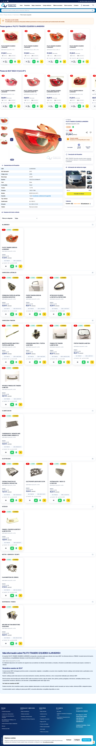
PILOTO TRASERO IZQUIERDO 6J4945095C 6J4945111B (31, 91)
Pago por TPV (43, 721)
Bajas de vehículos (25, 711)
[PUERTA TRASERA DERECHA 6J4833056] (36, 286)
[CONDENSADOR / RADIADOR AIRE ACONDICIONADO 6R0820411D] (12, 424)
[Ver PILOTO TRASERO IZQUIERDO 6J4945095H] (10, 37)
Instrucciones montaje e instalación (9, 723)
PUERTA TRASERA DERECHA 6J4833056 (33, 296)
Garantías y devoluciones (26, 716)
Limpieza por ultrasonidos (7, 714)
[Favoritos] (90, 132)
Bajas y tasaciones (36, 5)
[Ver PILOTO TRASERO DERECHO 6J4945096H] (79, 81)
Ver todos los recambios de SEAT (10, 683)
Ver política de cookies (48, 742)
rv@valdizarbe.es (79, 721)
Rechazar (68, 740)
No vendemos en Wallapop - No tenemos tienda (9, 720)
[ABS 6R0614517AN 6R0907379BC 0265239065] (12, 615)
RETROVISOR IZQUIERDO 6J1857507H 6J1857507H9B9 (58, 296)
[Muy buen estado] (73, 127)
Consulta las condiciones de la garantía (41, 196)
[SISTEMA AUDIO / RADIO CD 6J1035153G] (60, 472)
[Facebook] (2, 1)
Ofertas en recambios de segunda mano (64, 714)
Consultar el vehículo (79, 193)
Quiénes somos (43, 714)
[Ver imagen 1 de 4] (4, 121)
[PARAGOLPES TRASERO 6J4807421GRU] (60, 334)
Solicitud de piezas (6, 711)
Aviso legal (42, 729)
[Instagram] (3, 1)
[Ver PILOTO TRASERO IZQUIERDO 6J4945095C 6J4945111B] (33, 81)
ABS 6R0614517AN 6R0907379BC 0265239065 (11, 625)
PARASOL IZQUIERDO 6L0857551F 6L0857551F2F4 (11, 530)
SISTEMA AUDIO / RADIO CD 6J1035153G (57, 482)
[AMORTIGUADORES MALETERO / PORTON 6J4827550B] (12, 334)
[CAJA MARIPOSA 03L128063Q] (12, 568)
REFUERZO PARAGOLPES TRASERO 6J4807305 (11, 386)
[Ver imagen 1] (89, 173)
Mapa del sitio (43, 711)
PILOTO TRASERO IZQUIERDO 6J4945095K (8, 91)
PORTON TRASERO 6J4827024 (82, 343)
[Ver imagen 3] (89, 182)
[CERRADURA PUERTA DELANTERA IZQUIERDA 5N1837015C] (12, 286)
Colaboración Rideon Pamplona (28, 719)
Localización (43, 716)
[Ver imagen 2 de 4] (4, 128)
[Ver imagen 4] (89, 187)
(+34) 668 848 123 (80, 719)
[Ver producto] (6, 266)
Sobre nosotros (68, 5)
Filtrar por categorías (7, 218)
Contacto (76, 5)
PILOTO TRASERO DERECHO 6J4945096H (76, 91)
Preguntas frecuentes (44, 719)
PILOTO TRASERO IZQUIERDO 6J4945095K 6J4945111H (54, 91)
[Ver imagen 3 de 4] (4, 135)
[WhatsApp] (12, 266)
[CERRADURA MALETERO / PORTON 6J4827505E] (36, 334)
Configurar (77, 740)
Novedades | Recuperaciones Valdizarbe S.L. (63, 718)
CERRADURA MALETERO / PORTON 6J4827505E (35, 344)
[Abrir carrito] (93, 5)
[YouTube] (7, 1)
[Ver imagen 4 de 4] (4, 142)
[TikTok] (5, 1)
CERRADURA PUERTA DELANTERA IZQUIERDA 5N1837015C (11, 296)
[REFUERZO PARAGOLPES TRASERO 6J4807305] (12, 376)
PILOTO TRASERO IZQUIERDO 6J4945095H (8, 46)
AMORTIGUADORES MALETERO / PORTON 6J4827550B (10, 344)
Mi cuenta (59, 711)
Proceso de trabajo (44, 724)
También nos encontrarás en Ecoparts (8, 717)
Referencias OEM (5, 728)
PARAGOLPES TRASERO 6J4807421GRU (56, 344)
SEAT (90, 190)
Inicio (21, 5)
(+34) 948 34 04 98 (80, 718)
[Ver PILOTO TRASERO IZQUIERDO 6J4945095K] (10, 81)
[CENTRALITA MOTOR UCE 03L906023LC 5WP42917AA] (12, 472)
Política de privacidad (44, 726)
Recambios (27, 5)
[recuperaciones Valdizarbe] (8, 5)
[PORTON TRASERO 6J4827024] (84, 334)
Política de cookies (44, 731)
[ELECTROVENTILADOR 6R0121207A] (36, 472)
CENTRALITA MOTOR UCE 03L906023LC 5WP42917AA (9, 482)
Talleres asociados (57, 5)
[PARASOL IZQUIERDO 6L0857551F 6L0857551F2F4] (12, 520)
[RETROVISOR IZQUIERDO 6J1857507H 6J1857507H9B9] (60, 286)
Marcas (3, 726)
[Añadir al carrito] (18, 61)
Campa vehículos (47, 5)
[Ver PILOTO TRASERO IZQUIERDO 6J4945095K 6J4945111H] (56, 81)
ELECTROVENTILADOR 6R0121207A (35, 481)
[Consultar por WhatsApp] (11, 61)
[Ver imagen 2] (89, 177)
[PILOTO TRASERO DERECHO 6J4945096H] (12, 238)
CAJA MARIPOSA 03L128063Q (10, 577)
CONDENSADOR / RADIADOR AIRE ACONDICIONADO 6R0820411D (11, 434)
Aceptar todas (86, 740)
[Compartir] (86, 132)
